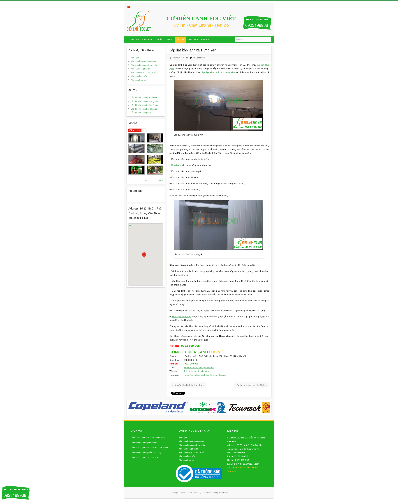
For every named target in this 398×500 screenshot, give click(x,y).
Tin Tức (180, 39)
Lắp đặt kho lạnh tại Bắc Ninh (251, 385)
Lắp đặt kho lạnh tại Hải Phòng (187, 385)
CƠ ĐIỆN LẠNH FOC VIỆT (201, 18)
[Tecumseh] (177, 407)
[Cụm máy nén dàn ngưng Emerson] (262, 407)
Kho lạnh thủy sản (139, 80)
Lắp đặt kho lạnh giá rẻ (141, 112)
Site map (231, 471)
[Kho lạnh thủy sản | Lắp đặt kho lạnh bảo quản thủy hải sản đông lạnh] (155, 148)
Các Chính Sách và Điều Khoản (242, 467)
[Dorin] (225, 407)
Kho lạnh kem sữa (139, 76)
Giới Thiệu (192, 39)
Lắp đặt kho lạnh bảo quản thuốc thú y (147, 437)
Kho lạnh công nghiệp (140, 69)
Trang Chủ (133, 39)
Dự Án (159, 39)
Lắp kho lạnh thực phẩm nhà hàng (145, 452)
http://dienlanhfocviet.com (196, 371)
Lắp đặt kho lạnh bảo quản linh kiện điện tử (149, 447)
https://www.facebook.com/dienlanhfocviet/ (205, 375)
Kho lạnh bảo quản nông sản (143, 61)
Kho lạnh (176, 165)
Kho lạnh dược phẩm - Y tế (143, 72)
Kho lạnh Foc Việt (181, 316)
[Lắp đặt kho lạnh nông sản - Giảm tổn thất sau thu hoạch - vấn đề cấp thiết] (155, 170)
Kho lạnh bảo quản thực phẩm (144, 65)
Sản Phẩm (147, 39)
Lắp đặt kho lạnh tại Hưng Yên (144, 101)
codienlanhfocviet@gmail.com (199, 367)
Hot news (176, 58)
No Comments (199, 58)
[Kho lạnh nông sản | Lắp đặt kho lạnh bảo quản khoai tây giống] (136, 170)
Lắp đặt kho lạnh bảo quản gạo (144, 109)
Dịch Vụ (169, 39)
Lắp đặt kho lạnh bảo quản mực (144, 457)
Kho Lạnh (135, 57)
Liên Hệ (205, 39)
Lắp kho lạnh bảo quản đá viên (144, 442)
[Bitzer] (141, 407)
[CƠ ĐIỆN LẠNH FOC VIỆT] (139, 21)
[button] (144, 255)
